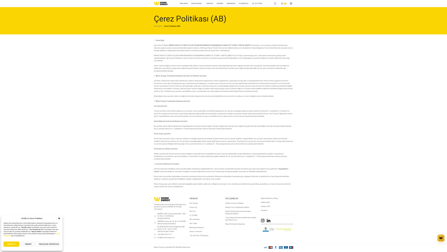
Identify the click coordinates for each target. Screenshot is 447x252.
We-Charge (194, 203)
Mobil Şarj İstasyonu (197, 227)
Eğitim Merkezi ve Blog (269, 198)
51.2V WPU (194, 215)
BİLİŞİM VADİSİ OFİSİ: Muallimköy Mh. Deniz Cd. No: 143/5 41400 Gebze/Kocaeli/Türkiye (171, 229)
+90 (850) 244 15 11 (164, 234)
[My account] (291, 3)
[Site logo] (161, 3)
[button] (59, 218)
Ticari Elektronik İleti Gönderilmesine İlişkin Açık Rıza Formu (240, 219)
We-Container (195, 219)
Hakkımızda (265, 202)
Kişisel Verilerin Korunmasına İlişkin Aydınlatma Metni (238, 212)
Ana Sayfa (158, 26)
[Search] (275, 3)
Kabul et (11, 244)
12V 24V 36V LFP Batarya (199, 235)
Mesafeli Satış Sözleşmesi (235, 224)
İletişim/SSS (265, 206)
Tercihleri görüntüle (49, 244)
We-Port (193, 211)
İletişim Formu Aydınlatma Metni (237, 207)
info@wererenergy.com (166, 237)
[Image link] (162, 199)
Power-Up (193, 207)
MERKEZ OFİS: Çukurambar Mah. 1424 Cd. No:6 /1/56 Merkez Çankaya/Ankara (171, 216)
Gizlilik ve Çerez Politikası (234, 203)
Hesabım (264, 210)
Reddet (28, 244)
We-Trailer (193, 223)
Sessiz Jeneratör (196, 231)
